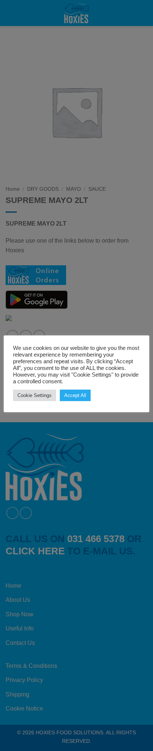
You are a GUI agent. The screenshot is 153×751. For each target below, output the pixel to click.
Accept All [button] (75, 395)
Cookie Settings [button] (34, 395)
